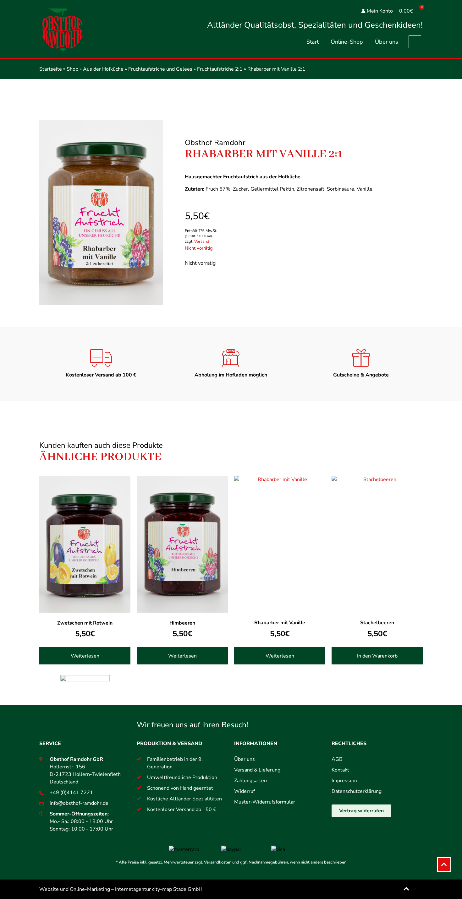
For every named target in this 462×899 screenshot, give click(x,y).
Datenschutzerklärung (357, 791)
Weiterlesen (85, 656)
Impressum (344, 780)
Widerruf (244, 791)
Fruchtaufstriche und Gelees (160, 69)
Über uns (386, 42)
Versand (201, 241)
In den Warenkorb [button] (377, 656)
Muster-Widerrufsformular (264, 802)
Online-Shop (347, 42)
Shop (72, 69)
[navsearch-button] (415, 41)
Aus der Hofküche (103, 69)
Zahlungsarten (250, 780)
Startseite (50, 69)
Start (312, 42)
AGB (337, 759)
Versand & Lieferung (257, 769)
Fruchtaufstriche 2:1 (220, 69)
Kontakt (340, 769)
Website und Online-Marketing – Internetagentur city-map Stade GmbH (120, 889)
